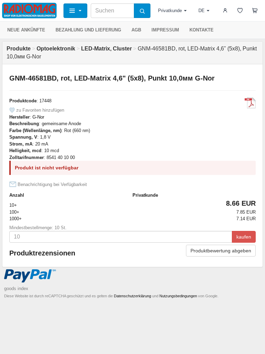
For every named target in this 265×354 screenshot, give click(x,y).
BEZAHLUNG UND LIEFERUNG (88, 29)
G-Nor (38, 117)
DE (201, 10)
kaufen (243, 237)
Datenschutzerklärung (132, 296)
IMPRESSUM (165, 29)
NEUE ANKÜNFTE (26, 29)
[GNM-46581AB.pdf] (250, 103)
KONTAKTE (201, 29)
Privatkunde (170, 10)
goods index (16, 288)
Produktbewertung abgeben (220, 250)
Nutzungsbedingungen (178, 296)
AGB (136, 29)
